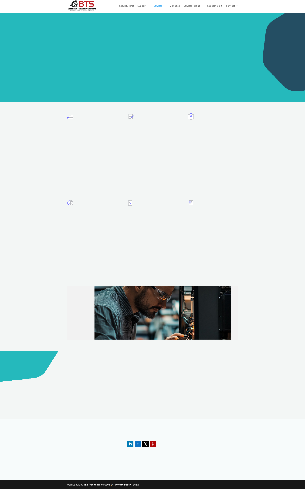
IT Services (156, 6)
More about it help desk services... (147, 178)
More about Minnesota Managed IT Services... (86, 186)
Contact (230, 6)
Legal (136, 484)
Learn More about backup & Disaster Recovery (211, 268)
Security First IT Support (132, 6)
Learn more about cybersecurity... (203, 182)
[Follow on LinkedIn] (130, 444)
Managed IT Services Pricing (184, 6)
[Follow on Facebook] (138, 444)
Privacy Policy (123, 484)
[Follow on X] (145, 444)
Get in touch (152, 403)
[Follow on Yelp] (153, 444)
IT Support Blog (213, 6)
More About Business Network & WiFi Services (152, 264)
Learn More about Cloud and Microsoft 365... (91, 264)
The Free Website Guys (97, 484)
